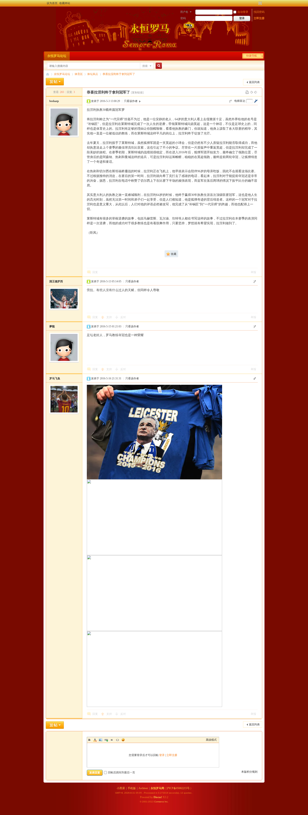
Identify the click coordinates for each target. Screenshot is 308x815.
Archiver (143, 788)
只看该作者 (131, 101)
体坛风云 (92, 74)
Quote (112, 740)
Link (106, 740)
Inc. (166, 801)
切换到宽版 (259, 3)
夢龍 (52, 326)
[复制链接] (137, 92)
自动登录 (242, 12)
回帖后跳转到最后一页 (121, 772)
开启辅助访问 (256, 3)
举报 (253, 272)
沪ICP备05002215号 (178, 788)
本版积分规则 (249, 771)
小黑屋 (121, 788)
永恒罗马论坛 (56, 56)
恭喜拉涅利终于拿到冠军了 (119, 74)
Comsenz (159, 801)
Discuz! (158, 797)
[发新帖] (55, 81)
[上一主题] (251, 92)
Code (117, 740)
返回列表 (254, 82)
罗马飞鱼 (54, 378)
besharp (54, 101)
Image (100, 740)
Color (95, 740)
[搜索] (158, 65)
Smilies (123, 740)
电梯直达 (239, 100)
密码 (183, 18)
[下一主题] (255, 92)
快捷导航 (251, 55)
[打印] (247, 92)
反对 (123, 317)
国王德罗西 (56, 281)
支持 (109, 317)
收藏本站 (64, 3)
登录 (162, 755)
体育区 (79, 74)
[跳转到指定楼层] (255, 101)
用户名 (184, 12)
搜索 (145, 66)
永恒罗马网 (157, 788)
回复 (95, 272)
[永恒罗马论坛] (49, 12)
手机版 (132, 788)
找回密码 (259, 12)
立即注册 (259, 18)
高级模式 (211, 739)
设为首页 (52, 3)
